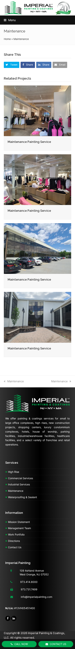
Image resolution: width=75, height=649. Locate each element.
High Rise (13, 471)
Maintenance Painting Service (29, 142)
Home (7, 39)
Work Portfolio (16, 534)
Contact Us (14, 547)
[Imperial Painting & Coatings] (37, 405)
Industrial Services (19, 484)
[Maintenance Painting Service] (37, 110)
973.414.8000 (29, 581)
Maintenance (15, 381)
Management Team (19, 528)
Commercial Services (20, 478)
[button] (10, 20)
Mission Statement (19, 521)
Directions (14, 540)
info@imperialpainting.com (36, 596)
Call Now (21, 644)
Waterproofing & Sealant (22, 497)
